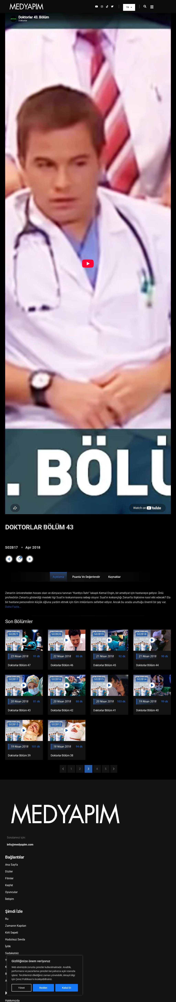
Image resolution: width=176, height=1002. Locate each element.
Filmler (9, 878)
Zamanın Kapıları (15, 925)
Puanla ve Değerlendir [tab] (86, 576)
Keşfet (9, 885)
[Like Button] (19, 558)
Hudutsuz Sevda (15, 939)
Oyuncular (11, 892)
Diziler (9, 871)
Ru (6, 918)
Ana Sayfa (11, 864)
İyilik (8, 946)
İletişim (9, 899)
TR (127, 7)
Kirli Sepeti (11, 932)
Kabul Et (66, 987)
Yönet (21, 987)
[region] (44, 975)
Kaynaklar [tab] (114, 576)
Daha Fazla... (13, 606)
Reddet (43, 987)
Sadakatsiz (12, 953)
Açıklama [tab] (58, 576)
